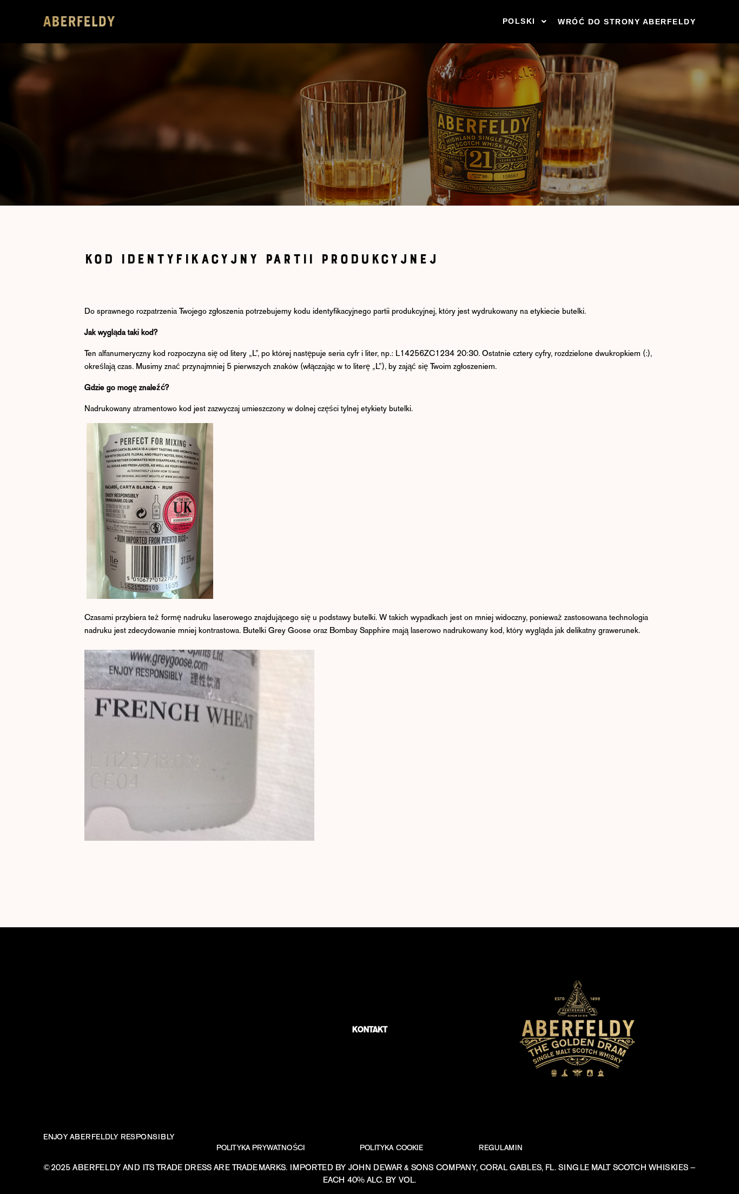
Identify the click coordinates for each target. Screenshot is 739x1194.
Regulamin (501, 1148)
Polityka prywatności (260, 1148)
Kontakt (369, 1029)
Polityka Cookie (391, 1148)
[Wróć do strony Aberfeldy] (79, 21)
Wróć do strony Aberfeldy (627, 21)
